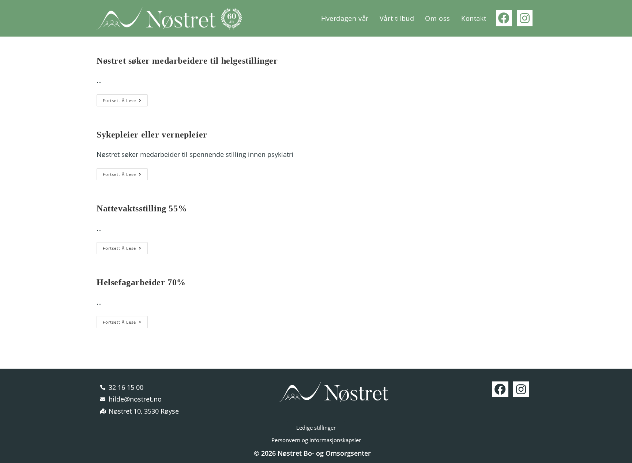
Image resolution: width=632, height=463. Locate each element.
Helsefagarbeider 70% (141, 282)
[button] (316, 428)
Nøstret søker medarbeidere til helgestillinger (187, 60)
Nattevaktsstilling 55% (142, 208)
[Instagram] (525, 18)
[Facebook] (504, 18)
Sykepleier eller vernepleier (152, 134)
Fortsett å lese (125, 98)
